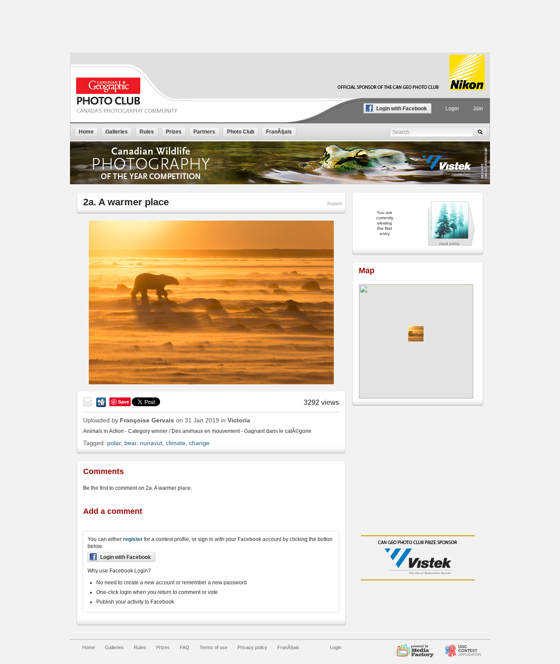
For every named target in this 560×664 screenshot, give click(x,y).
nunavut (151, 442)
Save (123, 401)
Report (334, 203)
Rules (140, 647)
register (133, 539)
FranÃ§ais (288, 647)
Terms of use (214, 647)
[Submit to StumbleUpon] (101, 402)
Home (88, 647)
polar (114, 442)
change (199, 442)
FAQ (184, 647)
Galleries (114, 647)
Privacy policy (252, 647)
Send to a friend (88, 402)
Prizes (163, 647)
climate (176, 442)
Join (478, 108)
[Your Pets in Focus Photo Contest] (463, 647)
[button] (416, 333)
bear (130, 442)
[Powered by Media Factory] (415, 647)
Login (452, 108)
